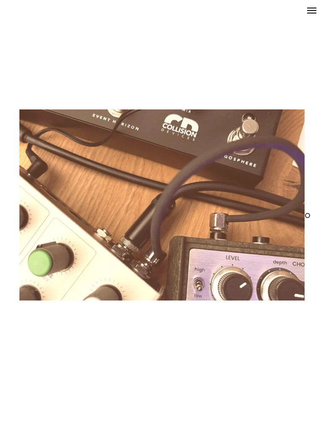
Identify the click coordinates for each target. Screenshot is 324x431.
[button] (311, 10)
